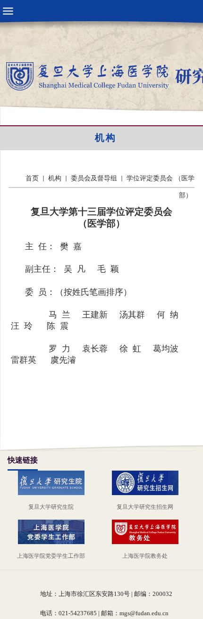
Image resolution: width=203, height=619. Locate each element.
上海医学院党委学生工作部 (51, 556)
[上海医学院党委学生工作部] (55, 531)
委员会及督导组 (94, 178)
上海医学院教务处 (145, 556)
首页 (32, 178)
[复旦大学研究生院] (55, 482)
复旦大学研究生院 (51, 507)
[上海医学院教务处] (149, 531)
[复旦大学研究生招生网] (149, 482)
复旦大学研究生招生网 (145, 507)
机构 (106, 137)
